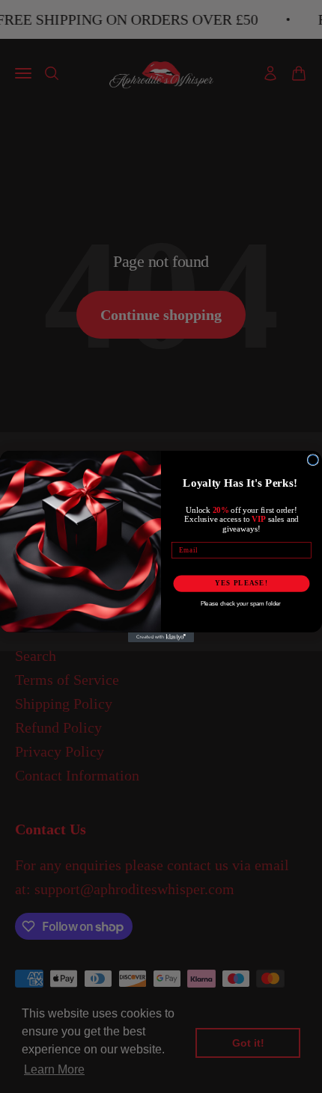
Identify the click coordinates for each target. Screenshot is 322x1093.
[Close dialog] (313, 460)
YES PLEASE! (241, 583)
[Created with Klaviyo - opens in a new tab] (161, 637)
